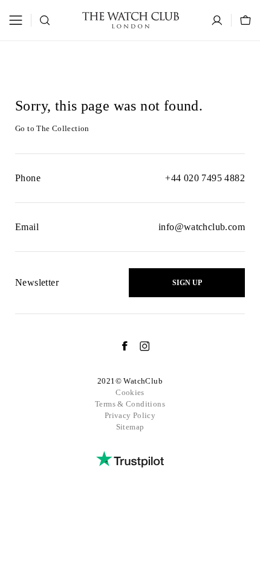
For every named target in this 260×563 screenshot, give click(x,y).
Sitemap (130, 426)
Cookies (130, 392)
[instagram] (139, 346)
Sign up (187, 282)
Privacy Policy (130, 415)
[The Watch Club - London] (130, 20)
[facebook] (118, 346)
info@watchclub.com (201, 227)
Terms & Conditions (130, 403)
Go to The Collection (52, 128)
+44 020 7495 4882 (205, 178)
